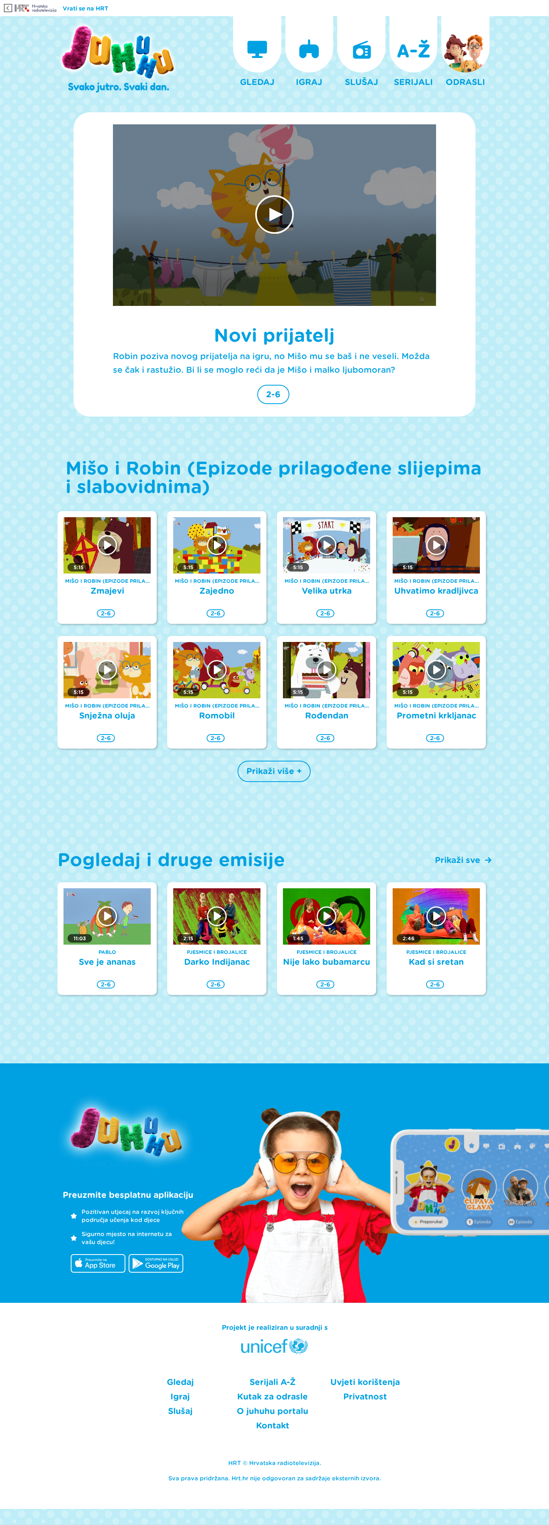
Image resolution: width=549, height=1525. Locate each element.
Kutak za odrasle (272, 1396)
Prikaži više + (274, 771)
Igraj (180, 1396)
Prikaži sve (457, 860)
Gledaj (180, 1382)
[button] (274, 214)
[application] (274, 215)
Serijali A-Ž (273, 1382)
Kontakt (272, 1425)
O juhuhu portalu (272, 1411)
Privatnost (365, 1396)
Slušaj (180, 1411)
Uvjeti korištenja (365, 1382)
